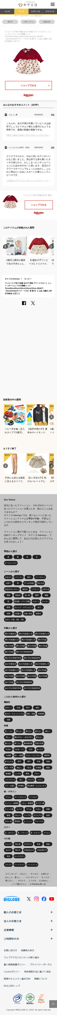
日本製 (38, 767)
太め (30, 749)
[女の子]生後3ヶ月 (42, 664)
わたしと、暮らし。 (13, 877)
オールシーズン (11, 563)
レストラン (18, 577)
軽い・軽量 (18, 755)
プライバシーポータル (41, 964)
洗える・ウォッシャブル (14, 714)
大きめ (8, 749)
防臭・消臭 (30, 714)
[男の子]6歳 (9, 652)
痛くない (17, 743)
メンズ (7, 11)
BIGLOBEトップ (12, 985)
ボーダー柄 (40, 803)
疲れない (38, 731)
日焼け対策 (39, 743)
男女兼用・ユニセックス (36, 786)
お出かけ (8, 577)
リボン (38, 809)
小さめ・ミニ (19, 749)
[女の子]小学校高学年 (32, 688)
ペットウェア (19, 865)
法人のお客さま (13, 921)
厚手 (19, 761)
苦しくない (9, 731)
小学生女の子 (29, 850)
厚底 (27, 773)
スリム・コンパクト (33, 755)
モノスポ (45, 877)
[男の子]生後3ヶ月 (42, 634)
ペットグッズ (32, 865)
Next (51, 246)
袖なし (19, 767)
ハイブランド (10, 780)
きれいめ (8, 821)
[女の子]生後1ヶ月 (26, 664)
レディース (35, 11)
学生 (8, 856)
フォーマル (39, 821)
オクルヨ (34, 874)
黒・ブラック (23, 833)
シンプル (27, 815)
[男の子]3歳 (20, 646)
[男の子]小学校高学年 (32, 658)
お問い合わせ (10, 950)
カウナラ (21, 881)
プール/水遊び (29, 583)
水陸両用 (41, 714)
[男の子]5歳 (42, 646)
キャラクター (19, 856)
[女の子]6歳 (9, 682)
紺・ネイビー (35, 833)
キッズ (21, 11)
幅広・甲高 (9, 767)
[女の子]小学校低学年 (24, 682)
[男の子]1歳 (42, 640)
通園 (46, 595)
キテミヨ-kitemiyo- (12, 279)
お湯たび (45, 874)
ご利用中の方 (11, 938)
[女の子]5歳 (42, 676)
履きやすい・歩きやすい (23, 737)
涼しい (8, 737)
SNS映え (21, 786)
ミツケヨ (32, 881)
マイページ (50, 11)
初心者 (17, 844)
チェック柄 (9, 809)
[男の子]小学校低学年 (24, 652)
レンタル (17, 773)
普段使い (17, 821)
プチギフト (28, 844)
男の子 (17, 850)
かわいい (17, 815)
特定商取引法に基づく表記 (37, 971)
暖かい (48, 731)
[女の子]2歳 (9, 676)
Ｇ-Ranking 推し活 (38, 884)
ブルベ (36, 773)
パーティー (35, 589)
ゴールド (46, 833)
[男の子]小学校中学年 (13, 658)
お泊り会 (45, 589)
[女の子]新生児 (10, 664)
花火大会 (40, 583)
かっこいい (28, 821)
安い (21, 780)
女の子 (8, 850)
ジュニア (8, 844)
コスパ (40, 780)
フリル (29, 809)
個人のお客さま (13, 912)
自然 (48, 815)
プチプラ (30, 780)
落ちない (39, 737)
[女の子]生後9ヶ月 (28, 670)
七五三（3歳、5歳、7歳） (15, 619)
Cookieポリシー (12, 971)
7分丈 (29, 767)
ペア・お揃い (10, 786)
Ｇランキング (11, 874)
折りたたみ (9, 761)
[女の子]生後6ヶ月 (12, 670)
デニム (8, 797)
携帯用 (47, 755)
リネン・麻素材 (27, 803)
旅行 (29, 577)
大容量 (8, 755)
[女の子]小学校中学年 (13, 688)
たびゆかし (44, 881)
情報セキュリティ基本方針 (17, 978)
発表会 (17, 595)
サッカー (45, 601)
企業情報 (9, 930)
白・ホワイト (10, 833)
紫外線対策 (28, 743)
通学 (37, 595)
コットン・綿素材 (12, 803)
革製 (48, 809)
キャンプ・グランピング (23, 607)
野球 (8, 607)
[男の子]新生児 (10, 634)
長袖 (48, 761)
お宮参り (17, 613)
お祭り (8, 583)
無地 (8, 815)
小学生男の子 (42, 850)
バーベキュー (40, 577)
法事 (8, 613)
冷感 (18, 707)
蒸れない (28, 731)
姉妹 (48, 844)
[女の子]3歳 (20, 676)
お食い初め (28, 613)
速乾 (37, 707)
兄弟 (38, 844)
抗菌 (8, 720)
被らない (8, 743)
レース (19, 809)
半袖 (38, 761)
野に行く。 (10, 881)
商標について (41, 978)
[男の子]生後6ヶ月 (12, 640)
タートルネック (20, 797)
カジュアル (37, 815)
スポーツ (35, 601)
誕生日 (25, 589)
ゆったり (40, 749)
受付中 (10, 22)
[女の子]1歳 (42, 670)
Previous (5, 246)
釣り (39, 607)
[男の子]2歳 (9, 646)
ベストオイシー (31, 877)
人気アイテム (28, 22)
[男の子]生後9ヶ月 (28, 640)
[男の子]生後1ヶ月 (26, 634)
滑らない (19, 731)
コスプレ (8, 865)
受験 (8, 595)
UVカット (8, 707)
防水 (28, 707)
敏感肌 (8, 773)
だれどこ (23, 874)
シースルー (33, 797)
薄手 (29, 761)
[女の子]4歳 (31, 676)
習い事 (27, 595)
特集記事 (46, 22)
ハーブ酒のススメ (19, 884)
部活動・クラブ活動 (22, 601)
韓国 (48, 767)
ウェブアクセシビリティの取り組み (21, 957)
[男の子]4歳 (31, 646)
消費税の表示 (27, 950)
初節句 (38, 613)
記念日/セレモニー (12, 589)
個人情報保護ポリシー (15, 964)
